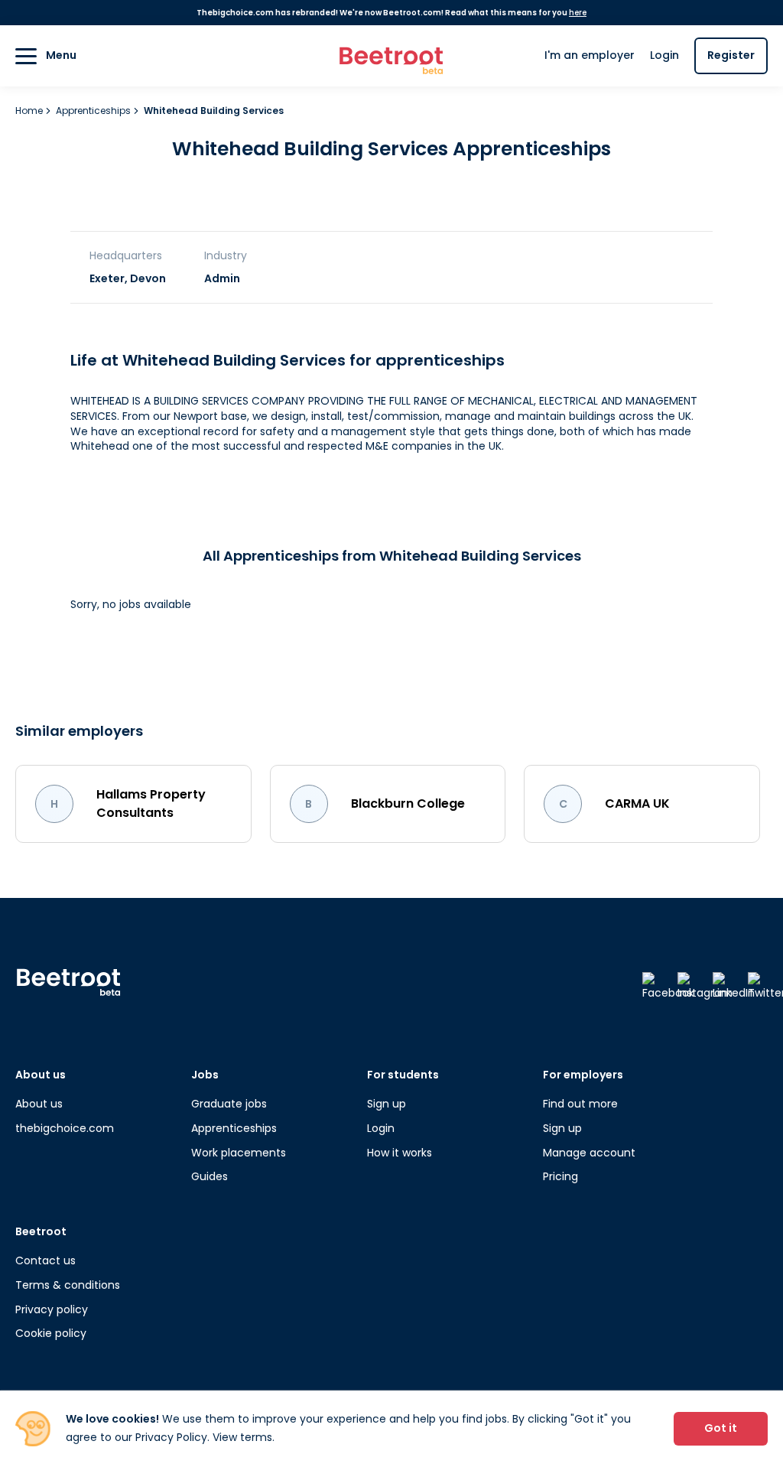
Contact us (45, 1260)
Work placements (238, 1152)
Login (664, 55)
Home (30, 110)
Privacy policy (51, 1309)
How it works (399, 1152)
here (577, 12)
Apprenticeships (94, 110)
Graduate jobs (229, 1103)
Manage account (589, 1152)
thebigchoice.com (64, 1128)
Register (731, 55)
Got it (720, 1428)
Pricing (560, 1176)
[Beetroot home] (391, 56)
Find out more (580, 1103)
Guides (209, 1176)
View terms (242, 1437)
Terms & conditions (67, 1285)
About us (39, 1103)
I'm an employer (589, 55)
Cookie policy (50, 1333)
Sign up (386, 1103)
